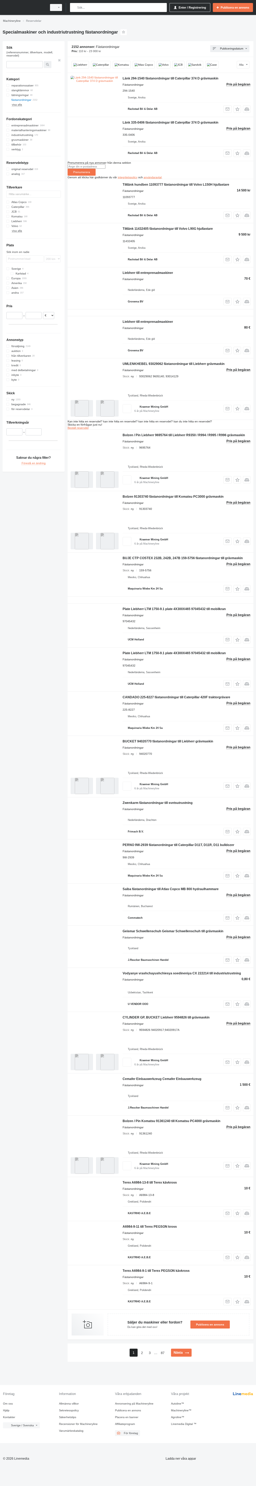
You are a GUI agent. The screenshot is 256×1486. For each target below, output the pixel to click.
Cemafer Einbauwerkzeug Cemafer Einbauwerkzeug (162, 1079)
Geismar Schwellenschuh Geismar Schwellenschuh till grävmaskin (173, 931)
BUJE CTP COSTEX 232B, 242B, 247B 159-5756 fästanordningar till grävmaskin (183, 558)
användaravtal (153, 177)
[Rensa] (59, 60)
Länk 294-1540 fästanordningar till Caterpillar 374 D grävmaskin (170, 78)
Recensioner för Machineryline (78, 1424)
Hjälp (6, 1410)
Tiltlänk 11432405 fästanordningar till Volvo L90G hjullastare (168, 228)
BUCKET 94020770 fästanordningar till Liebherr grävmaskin (168, 741)
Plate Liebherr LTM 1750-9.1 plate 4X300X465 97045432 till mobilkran (174, 609)
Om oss (8, 1403)
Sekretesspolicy (69, 1410)
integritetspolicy (127, 177)
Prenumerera (81, 172)
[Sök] (73, 7)
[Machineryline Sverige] (24, 7)
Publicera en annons (210, 1324)
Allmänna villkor (69, 1403)
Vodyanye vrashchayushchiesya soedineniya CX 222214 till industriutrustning (182, 973)
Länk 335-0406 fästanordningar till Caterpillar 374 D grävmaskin (170, 122)
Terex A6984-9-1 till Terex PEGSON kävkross (156, 1270)
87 (162, 1353)
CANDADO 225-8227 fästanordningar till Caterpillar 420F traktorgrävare (176, 697)
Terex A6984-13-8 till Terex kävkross (150, 1182)
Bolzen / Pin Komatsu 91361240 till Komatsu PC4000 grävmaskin (171, 1121)
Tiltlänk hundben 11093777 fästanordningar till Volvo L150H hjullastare (176, 184)
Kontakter (9, 1417)
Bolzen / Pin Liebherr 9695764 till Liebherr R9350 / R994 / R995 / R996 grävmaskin (184, 435)
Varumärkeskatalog (71, 1430)
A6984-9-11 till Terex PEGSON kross (150, 1226)
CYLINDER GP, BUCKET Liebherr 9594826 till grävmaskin (166, 1017)
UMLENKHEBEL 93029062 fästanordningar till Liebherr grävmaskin (174, 364)
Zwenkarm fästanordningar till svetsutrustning (158, 802)
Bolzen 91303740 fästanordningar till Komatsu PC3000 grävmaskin (173, 496)
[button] (237, 109)
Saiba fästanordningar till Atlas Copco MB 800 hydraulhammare (171, 889)
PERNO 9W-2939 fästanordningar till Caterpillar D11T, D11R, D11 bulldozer (178, 845)
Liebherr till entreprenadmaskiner (148, 272)
